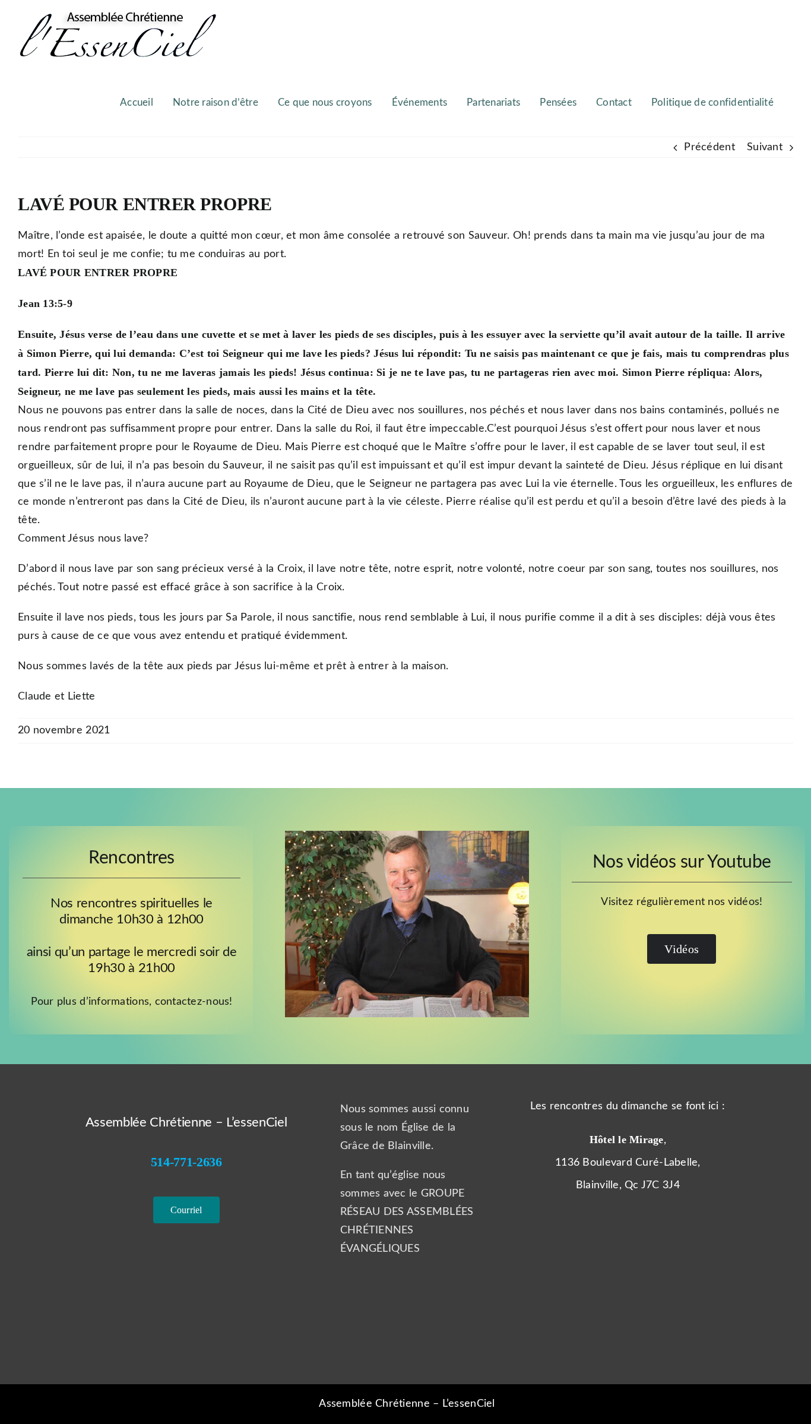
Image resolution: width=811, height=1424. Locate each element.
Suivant (765, 147)
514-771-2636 (186, 1161)
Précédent (709, 147)
